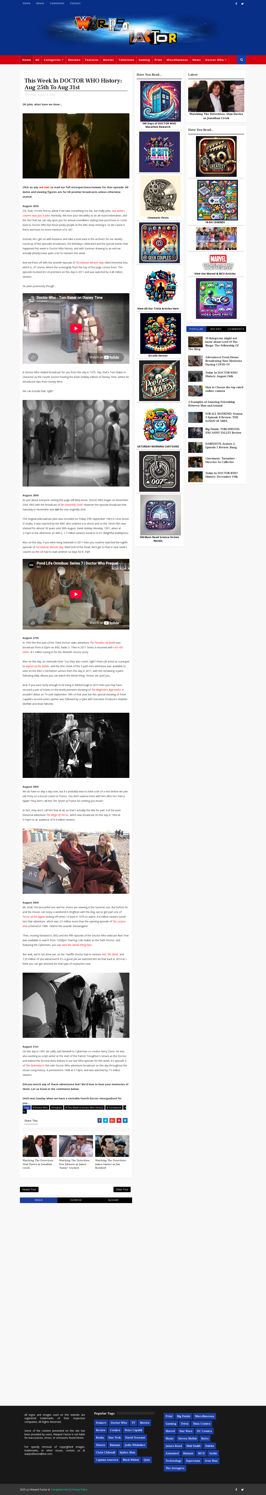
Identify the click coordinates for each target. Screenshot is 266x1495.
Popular (196, 329)
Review (100, 1430)
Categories (52, 60)
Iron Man (211, 1461)
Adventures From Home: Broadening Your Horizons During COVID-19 (223, 360)
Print (158, 60)
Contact (75, 3)
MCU (201, 1453)
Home (26, 3)
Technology (173, 1461)
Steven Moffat (187, 1438)
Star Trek (114, 1437)
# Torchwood (114, 1107)
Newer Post (29, 1189)
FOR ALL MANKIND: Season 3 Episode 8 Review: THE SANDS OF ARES (224, 417)
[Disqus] (76, 1251)
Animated (172, 1453)
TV (133, 1423)
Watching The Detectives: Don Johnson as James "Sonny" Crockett (74, 1164)
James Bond (174, 1446)
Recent (216, 329)
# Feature (56, 1107)
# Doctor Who (40, 1107)
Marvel (170, 1431)
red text (44, 187)
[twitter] (242, 3)
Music (170, 1438)
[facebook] (236, 3)
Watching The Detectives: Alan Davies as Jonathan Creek (38, 1164)
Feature (101, 1423)
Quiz (147, 1460)
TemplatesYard (60, 1489)
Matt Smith (193, 1446)
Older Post (122, 1189)
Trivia (184, 1423)
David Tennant (135, 1437)
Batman (115, 1445)
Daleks (209, 1446)
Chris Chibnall (105, 1452)
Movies (108, 60)
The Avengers (175, 1468)
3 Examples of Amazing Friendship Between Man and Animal (211, 403)
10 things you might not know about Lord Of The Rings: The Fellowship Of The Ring (213, 343)
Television (126, 60)
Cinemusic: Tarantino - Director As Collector (221, 460)
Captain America (107, 1460)
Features (92, 60)
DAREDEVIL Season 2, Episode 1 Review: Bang (221, 445)
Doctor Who (214, 60)
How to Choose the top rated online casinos (224, 389)
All (37, 60)
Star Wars (185, 1431)
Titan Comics (201, 1423)
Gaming (144, 60)
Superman (193, 1461)
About (40, 3)
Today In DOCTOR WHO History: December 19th (221, 475)
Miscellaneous (177, 60)
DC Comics (204, 1431)
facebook (76, 1200)
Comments (57, 3)
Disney (100, 1445)
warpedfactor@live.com (38, 1454)
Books (100, 1437)
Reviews (74, 60)
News (197, 60)
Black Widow (131, 1460)
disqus (39, 1200)
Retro (205, 1438)
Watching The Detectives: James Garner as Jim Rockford (110, 1164)
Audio (213, 1453)
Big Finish (183, 1416)
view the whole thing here (77, 945)
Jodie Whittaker (135, 1445)
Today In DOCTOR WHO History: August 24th (221, 374)
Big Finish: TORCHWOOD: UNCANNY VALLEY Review (223, 431)
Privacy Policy (79, 1489)
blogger (113, 1200)
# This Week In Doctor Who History (84, 1107)
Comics (115, 1430)
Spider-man (127, 1452)
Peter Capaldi (133, 1430)
